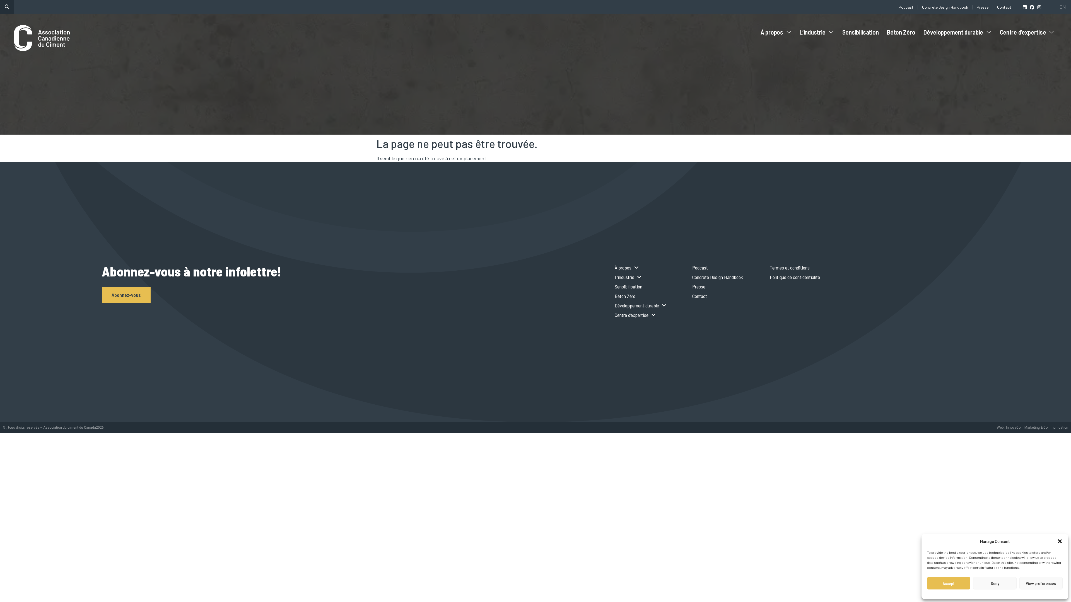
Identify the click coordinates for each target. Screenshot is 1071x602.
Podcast (906, 7)
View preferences (1041, 583)
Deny (995, 583)
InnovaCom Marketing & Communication (1037, 427)
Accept (949, 583)
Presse (982, 7)
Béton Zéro (901, 32)
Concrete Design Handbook (945, 7)
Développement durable (953, 32)
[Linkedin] (1024, 7)
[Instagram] (1039, 7)
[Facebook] (1032, 7)
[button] (1060, 541)
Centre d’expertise (1023, 32)
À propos (772, 32)
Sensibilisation (860, 32)
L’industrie (813, 32)
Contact (1004, 7)
